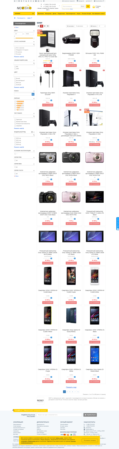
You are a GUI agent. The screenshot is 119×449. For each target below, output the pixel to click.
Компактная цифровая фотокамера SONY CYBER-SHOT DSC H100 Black (47, 213)
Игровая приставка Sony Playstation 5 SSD (94, 133)
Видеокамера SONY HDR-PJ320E (71, 54)
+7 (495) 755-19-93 (49, 6)
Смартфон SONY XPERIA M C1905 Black (47, 291)
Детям (54, 13)
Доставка (15, 434)
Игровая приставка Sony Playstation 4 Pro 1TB (94, 93)
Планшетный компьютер (23, 123)
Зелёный (18, 84)
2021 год (18, 140)
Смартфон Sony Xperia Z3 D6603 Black (94, 370)
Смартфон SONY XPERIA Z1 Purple (47, 370)
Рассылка (62, 429)
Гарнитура (19, 119)
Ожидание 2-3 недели (22, 50)
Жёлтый (18, 82)
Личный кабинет (64, 424)
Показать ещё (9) (19, 87)
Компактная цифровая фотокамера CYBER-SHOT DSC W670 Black (48, 173)
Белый (18, 78)
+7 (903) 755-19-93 (49, 4)
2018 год (18, 142)
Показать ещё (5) (19, 147)
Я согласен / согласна (90, 440)
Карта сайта (16, 440)
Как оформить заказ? (98, 13)
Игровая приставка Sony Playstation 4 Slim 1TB (47, 133)
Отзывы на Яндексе (42, 434)
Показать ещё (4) (19, 128)
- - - (17, 153)
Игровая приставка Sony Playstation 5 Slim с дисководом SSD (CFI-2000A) (71, 134)
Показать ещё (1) (19, 56)
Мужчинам (41, 13)
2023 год (18, 138)
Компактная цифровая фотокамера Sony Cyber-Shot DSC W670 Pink (71, 213)
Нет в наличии (20, 48)
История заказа (64, 426)
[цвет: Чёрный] (48, 50)
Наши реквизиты (17, 424)
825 (17, 66)
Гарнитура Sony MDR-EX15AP (47, 93)
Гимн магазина (40, 432)
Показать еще (71, 387)
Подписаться (91, 414)
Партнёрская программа (43, 426)
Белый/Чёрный (20, 80)
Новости (39, 429)
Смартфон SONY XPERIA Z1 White (71, 370)
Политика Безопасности (19, 427)
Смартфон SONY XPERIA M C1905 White (94, 291)
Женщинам (48, 13)
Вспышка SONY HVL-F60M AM (95, 54)
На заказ (18, 54)
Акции (78, 13)
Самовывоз (16, 431)
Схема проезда (17, 426)
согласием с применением (28, 441)
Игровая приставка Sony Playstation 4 (71, 93)
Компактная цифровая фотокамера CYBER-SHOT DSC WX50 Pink (95, 173)
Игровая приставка (21, 121)
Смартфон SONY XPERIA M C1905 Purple (71, 291)
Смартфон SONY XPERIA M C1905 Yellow (47, 330)
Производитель (21, 18)
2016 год (18, 144)
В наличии (19, 52)
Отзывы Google (86, 13)
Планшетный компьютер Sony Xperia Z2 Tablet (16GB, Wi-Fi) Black (47, 252)
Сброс (17, 27)
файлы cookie (59, 438)
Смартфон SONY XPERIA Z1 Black (94, 330)
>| (77, 391)
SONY (29, 18)
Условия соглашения (18, 429)
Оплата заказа (16, 432)
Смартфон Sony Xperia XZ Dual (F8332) (71, 330)
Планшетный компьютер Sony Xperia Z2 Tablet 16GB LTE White (94, 252)
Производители (70, 13)
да (16, 160)
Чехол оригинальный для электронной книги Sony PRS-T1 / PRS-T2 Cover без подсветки (47, 55)
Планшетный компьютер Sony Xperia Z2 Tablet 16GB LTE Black (71, 252)
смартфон (19, 125)
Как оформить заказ (42, 431)
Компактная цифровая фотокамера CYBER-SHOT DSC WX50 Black (71, 173)
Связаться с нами (17, 439)
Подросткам (61, 13)
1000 (17, 68)
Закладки (62, 427)
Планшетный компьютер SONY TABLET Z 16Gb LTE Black (95, 213)
